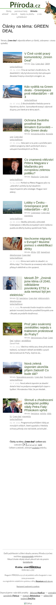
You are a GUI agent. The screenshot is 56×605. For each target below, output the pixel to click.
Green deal (39, 64)
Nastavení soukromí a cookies (28, 586)
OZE (38, 252)
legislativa (35, 414)
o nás (39, 14)
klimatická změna (38, 134)
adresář (5, 14)
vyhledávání (22, 17)
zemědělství (26, 341)
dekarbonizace (15, 255)
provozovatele (28, 556)
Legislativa (23, 298)
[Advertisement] (26, 502)
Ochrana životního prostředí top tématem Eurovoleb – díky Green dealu (38, 125)
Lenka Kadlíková (16, 67)
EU (17, 298)
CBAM (47, 64)
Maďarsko (35, 177)
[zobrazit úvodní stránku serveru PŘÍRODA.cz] (28, 5)
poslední (36, 448)
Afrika (33, 252)
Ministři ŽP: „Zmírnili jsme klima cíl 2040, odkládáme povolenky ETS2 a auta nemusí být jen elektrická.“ (30, 286)
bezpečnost (45, 252)
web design (44, 581)
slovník (14, 14)
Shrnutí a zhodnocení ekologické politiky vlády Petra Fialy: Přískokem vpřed (38, 405)
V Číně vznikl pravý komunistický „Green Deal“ (38, 57)
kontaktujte (28, 562)
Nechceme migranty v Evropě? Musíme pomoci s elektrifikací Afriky (38, 244)
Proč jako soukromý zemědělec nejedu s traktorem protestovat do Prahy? (38, 329)
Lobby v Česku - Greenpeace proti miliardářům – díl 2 (36, 206)
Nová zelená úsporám (25, 377)
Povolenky (48, 377)
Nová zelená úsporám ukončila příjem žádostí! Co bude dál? (36, 368)
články (8, 11)
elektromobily (43, 298)
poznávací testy (20, 11)
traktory (17, 341)
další (40, 445)
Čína (33, 64)
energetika (28, 216)
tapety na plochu (27, 14)
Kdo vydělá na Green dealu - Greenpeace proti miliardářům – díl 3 (38, 92)
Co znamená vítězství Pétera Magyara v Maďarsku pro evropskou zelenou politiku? (38, 166)
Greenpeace (35, 213)
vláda (49, 414)
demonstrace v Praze (39, 338)
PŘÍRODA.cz (35, 567)
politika (43, 414)
